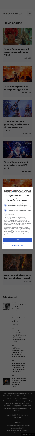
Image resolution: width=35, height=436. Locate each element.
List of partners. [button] (21, 224)
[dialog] (17, 218)
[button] (17, 214)
